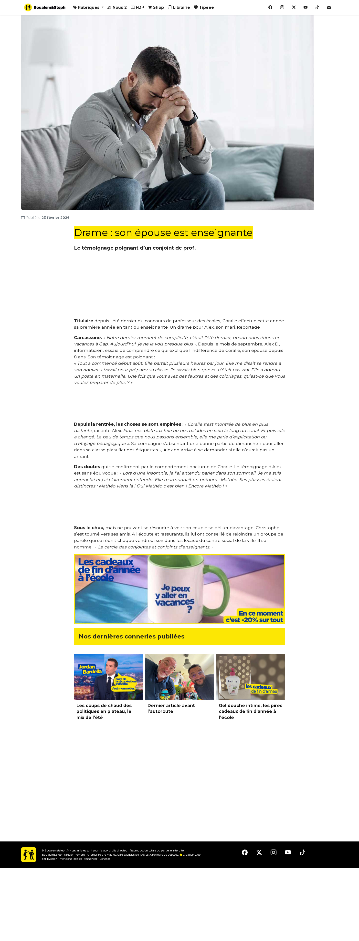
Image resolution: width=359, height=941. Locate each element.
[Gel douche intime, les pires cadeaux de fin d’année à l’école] (250, 677)
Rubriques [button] (89, 7)
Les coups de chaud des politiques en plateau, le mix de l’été (104, 711)
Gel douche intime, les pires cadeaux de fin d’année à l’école (250, 711)
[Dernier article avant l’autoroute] (179, 677)
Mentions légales (71, 858)
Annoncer (90, 858)
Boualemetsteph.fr (56, 850)
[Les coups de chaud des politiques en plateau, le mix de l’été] (108, 677)
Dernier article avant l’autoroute (171, 708)
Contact (105, 858)
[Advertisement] (179, 287)
